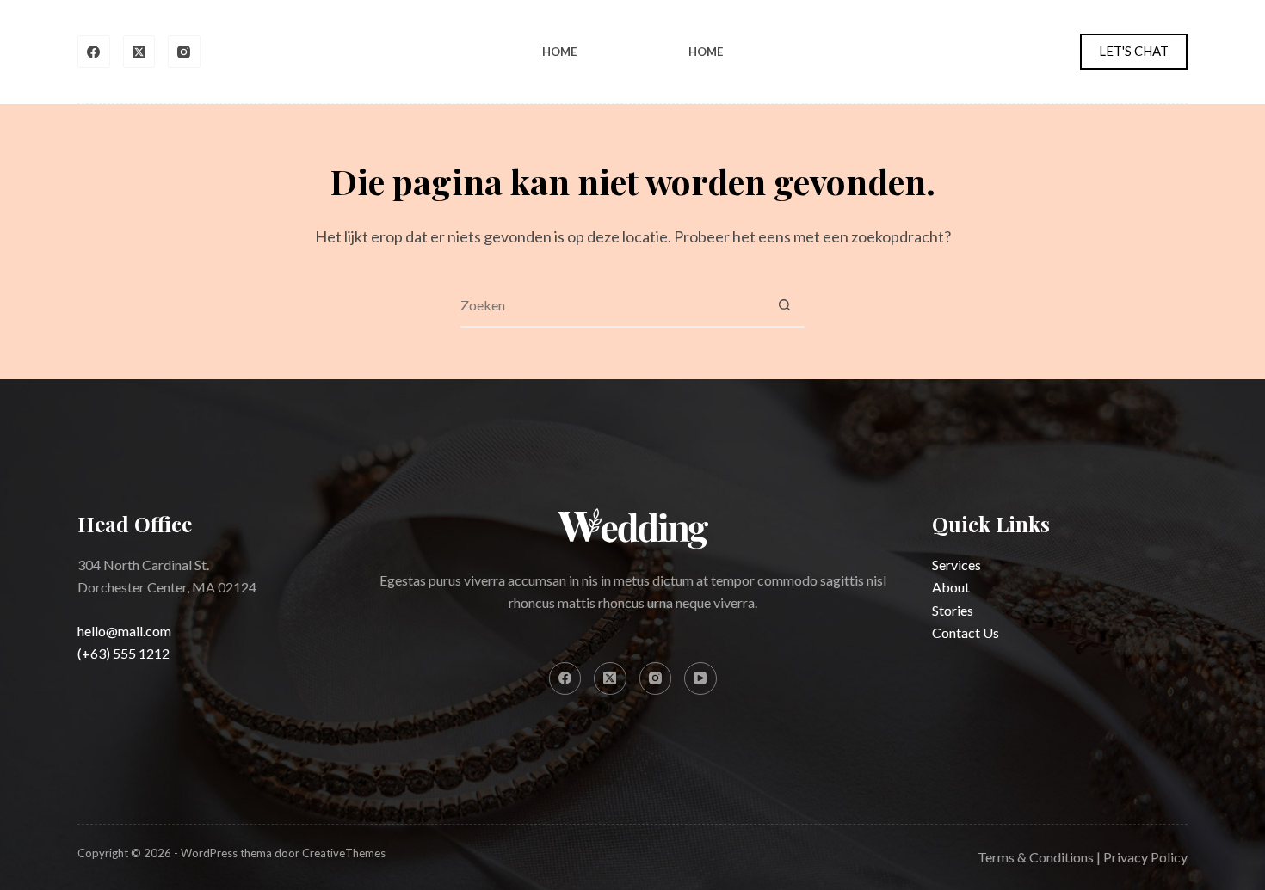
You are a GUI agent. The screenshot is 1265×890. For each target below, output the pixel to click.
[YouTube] (700, 678)
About (951, 587)
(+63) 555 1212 (123, 653)
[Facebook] (93, 51)
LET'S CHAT (1134, 50)
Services (956, 564)
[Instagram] (184, 51)
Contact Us (965, 632)
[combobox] (611, 305)
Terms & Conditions (1036, 857)
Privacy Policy (1145, 857)
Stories (952, 610)
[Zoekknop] (784, 305)
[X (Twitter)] (139, 51)
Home (559, 51)
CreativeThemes (344, 853)
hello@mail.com (124, 631)
